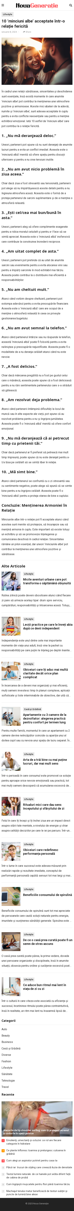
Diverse (6, 1054)
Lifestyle (7, 14)
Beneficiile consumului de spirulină (47, 895)
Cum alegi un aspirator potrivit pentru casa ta (31, 1160)
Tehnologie (8, 1080)
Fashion (6, 1061)
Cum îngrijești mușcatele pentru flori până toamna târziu (38, 1184)
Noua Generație (41, 1203)
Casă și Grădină (32, 709)
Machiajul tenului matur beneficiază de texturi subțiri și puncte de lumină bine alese (36, 1193)
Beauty (6, 1035)
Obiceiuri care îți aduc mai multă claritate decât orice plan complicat (45, 673)
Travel (5, 1087)
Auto (4, 1029)
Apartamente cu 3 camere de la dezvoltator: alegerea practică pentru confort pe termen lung (44, 718)
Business (7, 1042)
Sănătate (7, 1074)
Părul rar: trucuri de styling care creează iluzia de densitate (39, 1167)
